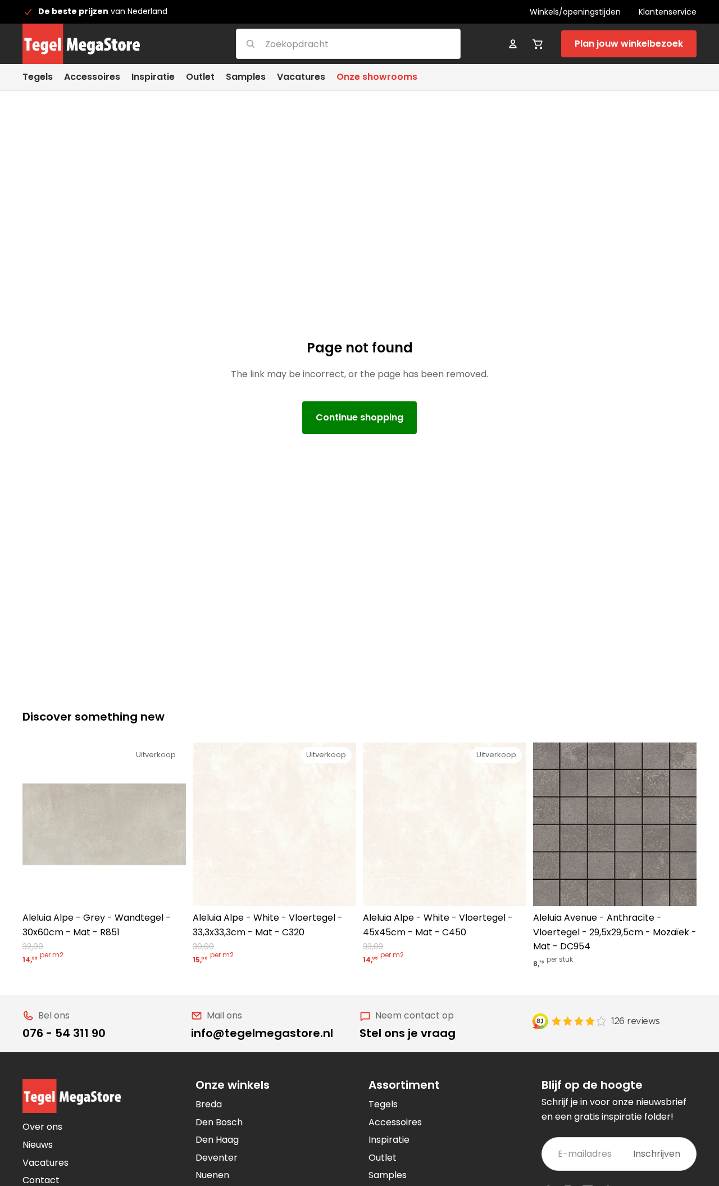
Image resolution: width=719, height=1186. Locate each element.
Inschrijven (656, 1153)
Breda (208, 1104)
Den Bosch (219, 1122)
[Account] (512, 43)
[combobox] (334, 43)
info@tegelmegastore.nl (262, 1033)
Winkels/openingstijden (575, 11)
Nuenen (212, 1175)
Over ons (42, 1126)
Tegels (383, 1104)
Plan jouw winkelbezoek (629, 43)
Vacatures (45, 1162)
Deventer (216, 1157)
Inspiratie (388, 1139)
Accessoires (395, 1122)
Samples (387, 1175)
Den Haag (217, 1139)
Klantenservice (668, 11)
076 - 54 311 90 (64, 1033)
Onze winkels (232, 1085)
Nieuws (37, 1144)
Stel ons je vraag (408, 1033)
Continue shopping (359, 417)
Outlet (382, 1157)
